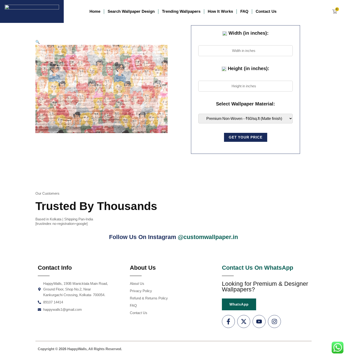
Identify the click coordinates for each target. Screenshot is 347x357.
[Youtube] (259, 321)
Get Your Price (245, 137)
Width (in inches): (248, 33)
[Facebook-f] (228, 321)
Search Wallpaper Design (131, 11)
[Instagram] (274, 321)
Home (94, 11)
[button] (37, 42)
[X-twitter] (243, 321)
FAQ (244, 11)
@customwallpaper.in (208, 237)
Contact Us (266, 11)
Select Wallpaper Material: (245, 103)
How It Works (220, 11)
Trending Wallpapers (181, 11)
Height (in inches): (247, 68)
